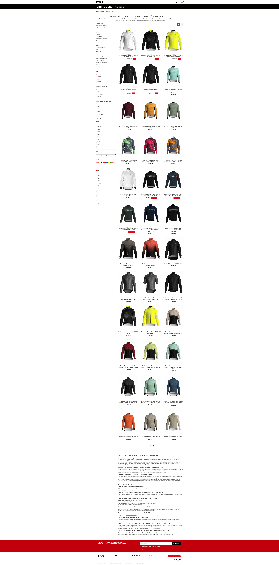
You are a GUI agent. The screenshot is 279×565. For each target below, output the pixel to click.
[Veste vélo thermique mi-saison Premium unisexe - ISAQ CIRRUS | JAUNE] (150, 110)
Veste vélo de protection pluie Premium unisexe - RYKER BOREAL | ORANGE (173, 230)
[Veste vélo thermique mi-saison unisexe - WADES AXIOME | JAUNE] (150, 351)
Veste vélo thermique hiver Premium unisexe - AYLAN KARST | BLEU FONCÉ (173, 403)
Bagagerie (98, 64)
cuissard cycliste (136, 534)
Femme (99, 79)
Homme (99, 76)
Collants (97, 45)
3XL (98, 203)
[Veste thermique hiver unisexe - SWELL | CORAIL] (150, 249)
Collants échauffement (101, 47)
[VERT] (110, 162)
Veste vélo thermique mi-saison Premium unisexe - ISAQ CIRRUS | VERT (173, 126)
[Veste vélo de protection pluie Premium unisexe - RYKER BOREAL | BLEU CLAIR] (150, 213)
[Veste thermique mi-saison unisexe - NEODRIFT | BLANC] (128, 40)
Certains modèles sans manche (130, 472)
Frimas (99, 126)
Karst (99, 134)
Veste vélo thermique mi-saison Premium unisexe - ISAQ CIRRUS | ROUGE (128, 126)
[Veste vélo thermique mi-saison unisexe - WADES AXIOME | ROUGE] (128, 351)
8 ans (99, 178)
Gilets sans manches (100, 40)
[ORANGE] (98, 162)
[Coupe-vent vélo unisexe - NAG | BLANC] (128, 179)
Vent (99, 109)
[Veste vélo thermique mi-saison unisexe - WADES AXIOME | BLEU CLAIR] (173, 351)
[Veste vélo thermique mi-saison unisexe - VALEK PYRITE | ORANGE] (173, 145)
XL (98, 198)
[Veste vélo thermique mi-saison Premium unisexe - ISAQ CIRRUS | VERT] (173, 110)
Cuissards (98, 32)
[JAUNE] (108, 162)
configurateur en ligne (131, 515)
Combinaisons (99, 36)
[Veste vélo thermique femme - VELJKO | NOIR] (150, 74)
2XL (98, 201)
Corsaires (98, 34)
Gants (97, 49)
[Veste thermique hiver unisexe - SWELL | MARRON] (128, 249)
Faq (150, 557)
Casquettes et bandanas (101, 58)
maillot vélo (127, 534)
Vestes (97, 43)
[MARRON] (103, 162)
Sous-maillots (99, 30)
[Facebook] (177, 560)
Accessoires (98, 66)
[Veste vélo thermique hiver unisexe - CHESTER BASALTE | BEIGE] (173, 421)
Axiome (99, 139)
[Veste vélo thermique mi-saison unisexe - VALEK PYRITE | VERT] (128, 145)
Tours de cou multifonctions (102, 62)
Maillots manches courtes (101, 25)
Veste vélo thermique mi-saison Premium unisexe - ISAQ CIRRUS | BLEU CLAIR (173, 91)
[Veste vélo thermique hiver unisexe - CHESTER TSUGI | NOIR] (150, 179)
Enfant (99, 81)
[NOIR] (101, 162)
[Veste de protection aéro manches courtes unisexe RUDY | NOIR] (150, 283)
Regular (99, 96)
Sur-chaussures (99, 53)
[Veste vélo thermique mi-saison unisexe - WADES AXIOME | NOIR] (128, 386)
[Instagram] (174, 560)
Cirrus (99, 129)
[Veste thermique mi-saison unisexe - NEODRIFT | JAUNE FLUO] (173, 40)
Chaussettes (98, 51)
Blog (150, 555)
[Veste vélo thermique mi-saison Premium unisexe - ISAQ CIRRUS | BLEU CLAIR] (173, 74)
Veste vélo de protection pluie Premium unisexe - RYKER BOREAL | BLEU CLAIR (150, 230)
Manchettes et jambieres (101, 56)
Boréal (99, 141)
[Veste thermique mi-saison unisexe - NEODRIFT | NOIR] (150, 40)
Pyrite (99, 136)
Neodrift (99, 147)
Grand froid (100, 114)
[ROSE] (96, 162)
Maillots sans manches (101, 27)
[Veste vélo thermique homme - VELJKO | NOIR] (128, 74)
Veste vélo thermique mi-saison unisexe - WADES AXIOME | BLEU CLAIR (173, 367)
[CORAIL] (112, 162)
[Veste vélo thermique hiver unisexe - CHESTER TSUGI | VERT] (128, 213)
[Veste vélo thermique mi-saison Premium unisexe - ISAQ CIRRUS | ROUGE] (128, 110)
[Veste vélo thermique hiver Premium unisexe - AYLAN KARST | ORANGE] (128, 421)
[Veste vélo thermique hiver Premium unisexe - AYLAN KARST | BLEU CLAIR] (150, 386)
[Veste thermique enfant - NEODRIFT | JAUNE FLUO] (150, 317)
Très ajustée (100, 94)
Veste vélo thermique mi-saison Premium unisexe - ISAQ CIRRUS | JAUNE (151, 126)
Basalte (99, 131)
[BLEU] (107, 162)
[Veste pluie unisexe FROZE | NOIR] (173, 249)
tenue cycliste (153, 534)
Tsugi (99, 124)
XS (98, 188)
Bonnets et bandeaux (100, 60)
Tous (98, 74)
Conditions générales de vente (115, 563)
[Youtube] (179, 560)
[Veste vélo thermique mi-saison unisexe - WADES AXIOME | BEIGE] (173, 317)
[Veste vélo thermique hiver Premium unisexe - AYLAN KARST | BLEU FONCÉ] (173, 386)
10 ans (99, 180)
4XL (98, 206)
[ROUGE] (105, 162)
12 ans (99, 183)
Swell (99, 144)
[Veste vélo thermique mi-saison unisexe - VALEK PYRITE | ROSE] (150, 145)
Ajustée (99, 91)
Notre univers (136, 555)
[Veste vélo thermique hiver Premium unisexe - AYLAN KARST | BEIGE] (150, 421)
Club (116, 555)
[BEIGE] (114, 162)
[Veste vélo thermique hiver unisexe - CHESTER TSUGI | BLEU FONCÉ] (173, 179)
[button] (176, 2)
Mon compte (135, 557)
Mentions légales (102, 563)
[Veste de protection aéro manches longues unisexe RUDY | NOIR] (128, 283)
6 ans (99, 175)
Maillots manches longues (101, 38)
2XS (98, 185)
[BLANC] (100, 162)
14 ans (99, 173)
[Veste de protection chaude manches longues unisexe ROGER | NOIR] (173, 283)
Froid (99, 106)
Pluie (99, 111)
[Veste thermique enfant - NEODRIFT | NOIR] (128, 317)
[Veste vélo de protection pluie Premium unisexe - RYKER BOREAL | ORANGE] (173, 213)
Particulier (118, 557)
